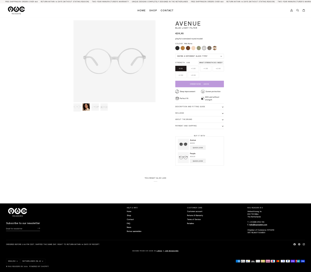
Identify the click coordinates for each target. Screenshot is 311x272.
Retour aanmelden (134, 231)
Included (179, 113)
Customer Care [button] (194, 208)
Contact (130, 219)
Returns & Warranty (195, 215)
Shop (129, 215)
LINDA (159, 251)
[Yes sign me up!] (38, 228)
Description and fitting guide (190, 107)
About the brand (183, 119)
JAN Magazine (172, 251)
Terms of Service (194, 219)
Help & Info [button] (132, 208)
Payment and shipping (186, 126)
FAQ (128, 223)
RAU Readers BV (15, 266)
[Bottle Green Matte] (199, 48)
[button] (153, 10)
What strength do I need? (211, 63)
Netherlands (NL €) (31, 261)
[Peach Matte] (194, 48)
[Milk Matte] (204, 48)
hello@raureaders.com (258, 224)
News (129, 227)
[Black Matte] (178, 48)
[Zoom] (78, 98)
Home (129, 211)
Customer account (194, 211)
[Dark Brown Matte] (188, 48)
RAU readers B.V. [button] (255, 208)
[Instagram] (304, 244)
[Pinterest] (299, 244)
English (12, 261)
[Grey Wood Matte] (210, 48)
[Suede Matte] (183, 48)
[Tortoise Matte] (215, 48)
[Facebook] (295, 244)
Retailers (190, 223)
